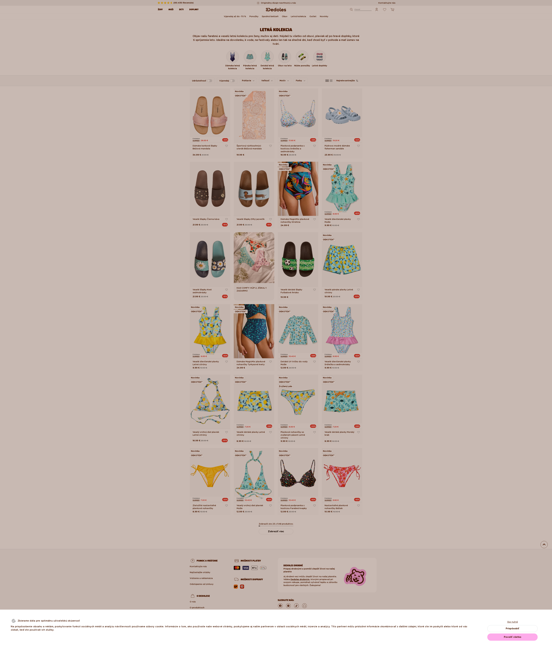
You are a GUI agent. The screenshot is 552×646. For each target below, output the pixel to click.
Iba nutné (512, 622)
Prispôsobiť (512, 628)
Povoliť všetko (512, 637)
